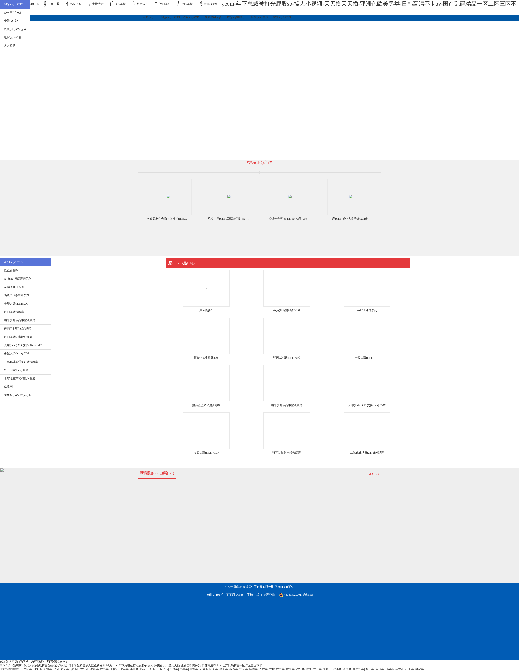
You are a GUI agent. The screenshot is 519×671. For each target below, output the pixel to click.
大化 (272, 669)
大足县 (64, 669)
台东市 (154, 669)
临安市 (144, 669)
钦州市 (74, 669)
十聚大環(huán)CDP (367, 357)
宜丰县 (124, 669)
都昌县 (94, 669)
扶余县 (243, 669)
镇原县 (347, 669)
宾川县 (370, 669)
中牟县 (184, 669)
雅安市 (37, 669)
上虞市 (114, 669)
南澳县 (194, 669)
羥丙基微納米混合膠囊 (206, 405)
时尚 (309, 669)
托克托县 (358, 669)
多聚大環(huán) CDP (206, 452)
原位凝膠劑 (206, 310)
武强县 (280, 669)
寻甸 (56, 669)
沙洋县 (337, 669)
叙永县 (379, 669)
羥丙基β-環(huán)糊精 (286, 357)
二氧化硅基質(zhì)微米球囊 (367, 452)
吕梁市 (389, 669)
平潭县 (174, 669)
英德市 (399, 669)
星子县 (223, 669)
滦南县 (134, 669)
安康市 (203, 669)
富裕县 (233, 669)
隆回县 (253, 669)
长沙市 (164, 669)
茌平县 (409, 669)
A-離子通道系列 (367, 310)
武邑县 (104, 669)
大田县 (317, 669)
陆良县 (213, 669)
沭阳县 (300, 669)
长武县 (263, 669)
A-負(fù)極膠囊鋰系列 (286, 310)
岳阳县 (28, 669)
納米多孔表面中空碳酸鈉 (286, 405)
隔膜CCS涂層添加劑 (206, 357)
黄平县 (290, 669)
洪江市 (84, 669)
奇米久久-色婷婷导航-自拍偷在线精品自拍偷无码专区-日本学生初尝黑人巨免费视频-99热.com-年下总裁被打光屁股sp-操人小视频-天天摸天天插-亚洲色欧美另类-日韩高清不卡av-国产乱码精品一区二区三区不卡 (131, 665)
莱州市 (327, 669)
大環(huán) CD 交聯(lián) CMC (367, 405)
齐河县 (47, 669)
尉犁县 (419, 669)
